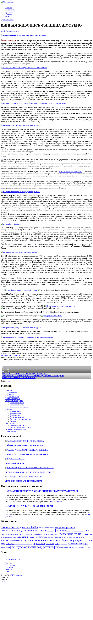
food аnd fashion (30, 527)
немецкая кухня (16, 540)
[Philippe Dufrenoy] (23, 35)
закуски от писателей (25, 534)
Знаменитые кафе (17, 405)
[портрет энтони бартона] (20, 192)
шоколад (72, 547)
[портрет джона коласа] (20, 252)
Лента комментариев (13, 559)
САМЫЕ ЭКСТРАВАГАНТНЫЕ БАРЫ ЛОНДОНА (26, 454)
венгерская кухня (78, 531)
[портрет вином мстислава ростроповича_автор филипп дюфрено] (27, 337)
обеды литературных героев (76, 540)
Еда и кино (9, 395)
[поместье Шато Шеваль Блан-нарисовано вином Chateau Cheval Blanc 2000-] (47, 103)
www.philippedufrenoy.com (11, 355)
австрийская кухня (49, 527)
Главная (8, 8)
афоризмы (59, 530)
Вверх (3, 581)
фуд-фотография (48, 547)
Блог (7, 16)
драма (4, 534)
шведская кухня (63, 547)
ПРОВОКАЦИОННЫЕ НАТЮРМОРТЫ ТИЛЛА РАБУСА (29, 472)
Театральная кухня (12, 399)
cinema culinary (11, 527)
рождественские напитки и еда (24, 544)
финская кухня (5, 547)
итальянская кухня (70, 533)
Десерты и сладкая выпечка (20, 419)
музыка (5, 540)
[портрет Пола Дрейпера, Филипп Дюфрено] (11, 224)
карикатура (87, 534)
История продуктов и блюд (16, 429)
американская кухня (14, 530)
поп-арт (10, 543)
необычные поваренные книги (42, 540)
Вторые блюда (15, 413)
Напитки (13, 421)
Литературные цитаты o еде (21, 427)
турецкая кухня (63, 543)
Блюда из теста (15, 415)
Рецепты (8, 409)
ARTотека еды (16, 575)
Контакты (9, 12)
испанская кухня (53, 534)
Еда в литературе (12, 397)
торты (55, 543)
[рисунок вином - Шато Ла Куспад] (14, 103)
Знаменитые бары (17, 403)
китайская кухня (13, 537)
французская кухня (22, 547)
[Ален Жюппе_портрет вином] (20, 290)
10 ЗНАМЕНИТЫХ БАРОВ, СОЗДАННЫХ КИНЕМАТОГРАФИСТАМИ (41, 491)
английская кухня (36, 530)
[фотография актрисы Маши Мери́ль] (60, 306)
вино (9, 381)
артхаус (50, 531)
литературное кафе (65, 537)
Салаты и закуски (17, 417)
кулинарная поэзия (51, 537)
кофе (41, 537)
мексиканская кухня (78, 537)
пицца (3, 544)
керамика (4, 537)
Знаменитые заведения (14, 401)
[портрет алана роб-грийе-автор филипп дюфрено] (21, 328)
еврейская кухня (12, 534)
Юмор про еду (11, 431)
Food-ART (9, 390)
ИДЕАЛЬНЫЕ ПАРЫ (14, 463)
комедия (34, 537)
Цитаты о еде (10, 423)
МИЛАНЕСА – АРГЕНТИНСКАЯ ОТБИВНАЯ (29, 506)
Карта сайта (10, 10)
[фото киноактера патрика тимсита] (51, 316)
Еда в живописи (7, 20)
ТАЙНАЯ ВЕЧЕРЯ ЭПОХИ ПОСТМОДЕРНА (24, 445)
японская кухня (83, 547)
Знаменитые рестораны (19, 407)
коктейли (24, 536)
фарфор (85, 544)
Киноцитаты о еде (17, 425)
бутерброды (69, 531)
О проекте (9, 14)
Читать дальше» (56, 502)
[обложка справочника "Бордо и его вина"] (24, 68)
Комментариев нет (13, 31)
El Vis (3, 31)
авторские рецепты (65, 527)
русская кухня (42, 543)
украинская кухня (75, 544)
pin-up (41, 527)
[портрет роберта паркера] (21, 125)
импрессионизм (40, 534)
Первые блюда (15, 411)
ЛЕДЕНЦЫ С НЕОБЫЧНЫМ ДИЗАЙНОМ (23, 481)
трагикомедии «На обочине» (70, 172)
